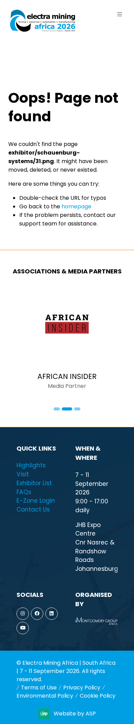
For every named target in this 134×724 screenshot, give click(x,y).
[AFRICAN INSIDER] (67, 342)
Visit (22, 474)
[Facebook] (37, 614)
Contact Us (33, 509)
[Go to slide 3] (77, 408)
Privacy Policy (81, 687)
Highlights (31, 465)
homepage (76, 206)
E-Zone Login (35, 500)
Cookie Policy (97, 696)
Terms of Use (39, 687)
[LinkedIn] (51, 614)
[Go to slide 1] (57, 408)
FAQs (23, 492)
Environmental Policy (44, 696)
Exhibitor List (34, 483)
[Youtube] (22, 628)
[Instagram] (22, 614)
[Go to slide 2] (67, 408)
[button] (119, 14)
